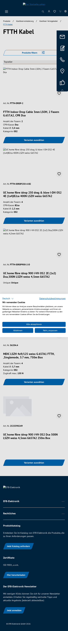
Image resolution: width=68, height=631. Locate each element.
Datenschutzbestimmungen (52, 298)
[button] (8, 299)
